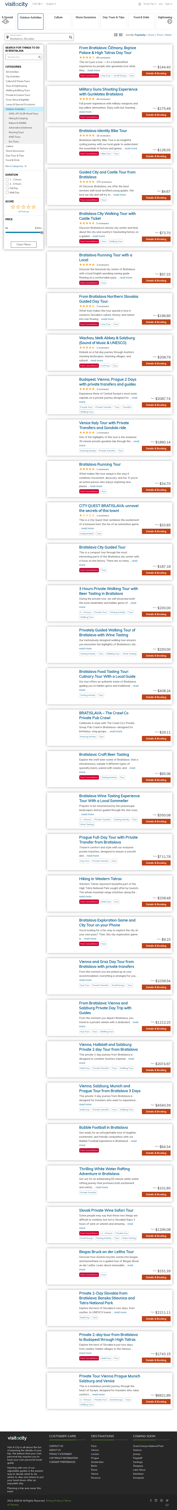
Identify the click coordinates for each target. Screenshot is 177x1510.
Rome (94, 1469)
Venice (94, 1473)
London (95, 1454)
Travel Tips (149, 3)
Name (168, 34)
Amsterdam (97, 1462)
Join (161, 3)
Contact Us (56, 1446)
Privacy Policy (54, 1500)
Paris (94, 1446)
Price (160, 34)
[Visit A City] (17, 1438)
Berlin (94, 1465)
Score (151, 34)
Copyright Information (63, 1458)
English (50, 3)
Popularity (140, 34)
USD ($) (36, 3)
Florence (95, 1477)
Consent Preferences (62, 1462)
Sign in (168, 3)
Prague (95, 1458)
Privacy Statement (60, 1454)
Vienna (95, 1450)
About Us (55, 1450)
